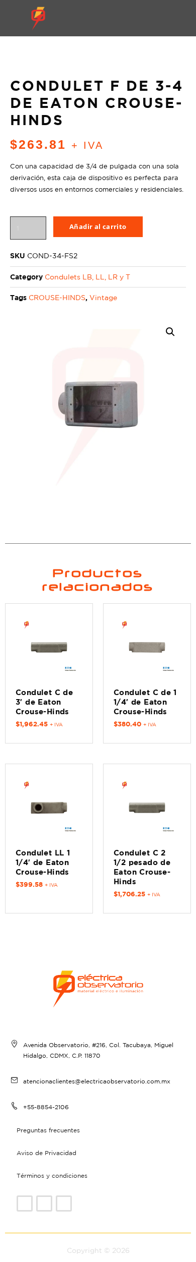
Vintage (103, 298)
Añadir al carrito (98, 226)
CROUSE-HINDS (57, 298)
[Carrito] (129, 18)
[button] (160, 18)
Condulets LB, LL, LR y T (87, 277)
